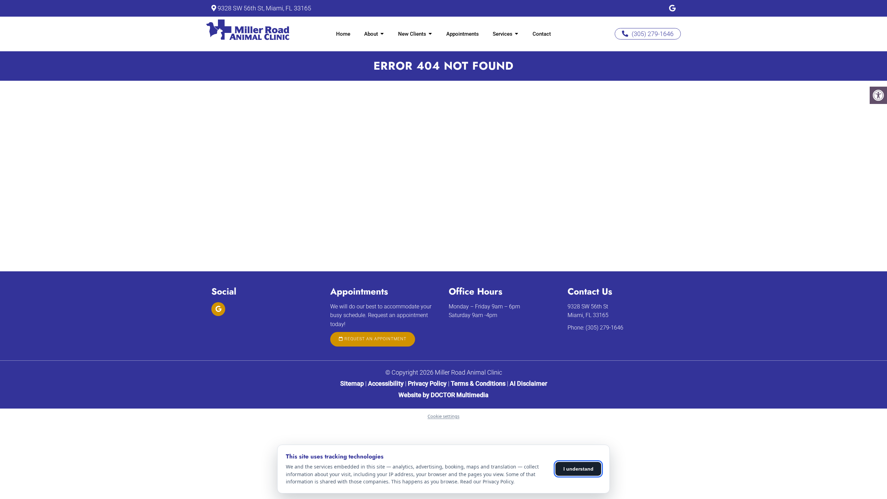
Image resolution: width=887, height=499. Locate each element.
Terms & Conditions (479, 383)
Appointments (462, 34)
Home (343, 34)
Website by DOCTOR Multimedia (443, 395)
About (371, 34)
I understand (578, 469)
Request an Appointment (374, 338)
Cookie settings (443, 416)
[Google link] (672, 8)
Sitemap (352, 383)
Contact (542, 34)
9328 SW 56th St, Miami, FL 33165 (264, 8)
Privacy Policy (428, 383)
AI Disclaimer (528, 383)
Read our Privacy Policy (486, 481)
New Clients (412, 34)
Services (502, 34)
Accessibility (386, 383)
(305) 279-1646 (653, 33)
